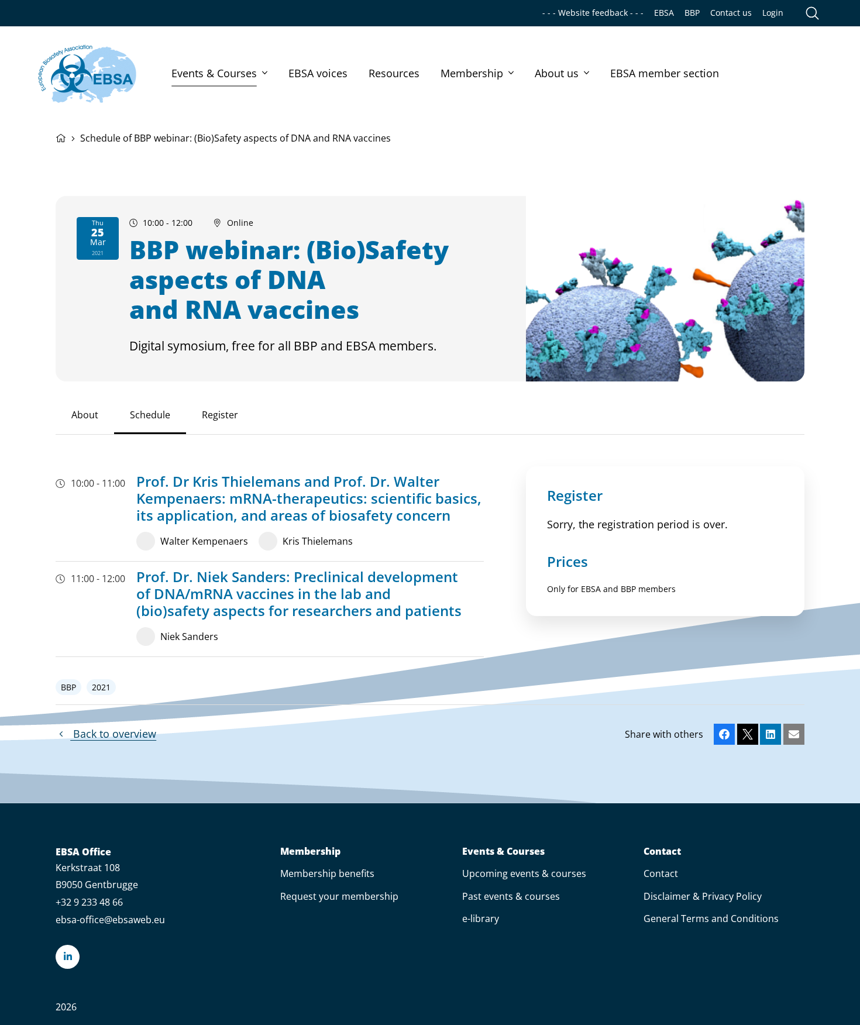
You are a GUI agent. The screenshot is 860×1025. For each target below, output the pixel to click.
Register (220, 414)
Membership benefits (327, 873)
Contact (662, 851)
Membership (472, 73)
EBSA (664, 13)
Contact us (731, 13)
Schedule (150, 414)
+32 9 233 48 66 (89, 902)
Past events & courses (511, 896)
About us (557, 73)
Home (61, 137)
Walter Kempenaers (204, 541)
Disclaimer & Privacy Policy (703, 896)
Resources (394, 73)
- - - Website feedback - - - (593, 13)
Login (772, 13)
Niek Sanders (189, 636)
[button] (724, 734)
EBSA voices (318, 73)
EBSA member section (664, 73)
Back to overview (113, 734)
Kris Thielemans (318, 541)
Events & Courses (214, 73)
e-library (480, 918)
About (84, 414)
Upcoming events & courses (524, 873)
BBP (692, 13)
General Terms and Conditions (711, 918)
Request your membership (339, 896)
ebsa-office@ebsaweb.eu (110, 919)
